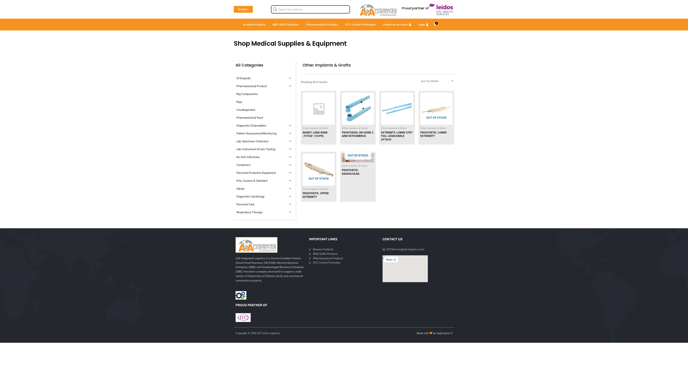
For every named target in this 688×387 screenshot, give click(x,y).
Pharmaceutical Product (322, 24)
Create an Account (395, 24)
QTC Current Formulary (360, 24)
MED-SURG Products (286, 24)
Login (421, 24)
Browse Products (254, 24)
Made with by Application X (434, 333)
